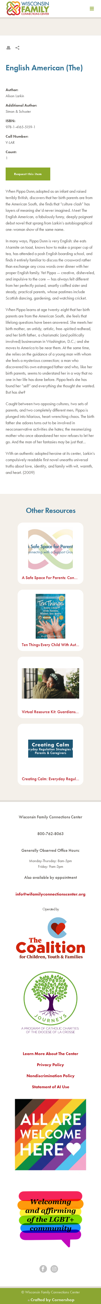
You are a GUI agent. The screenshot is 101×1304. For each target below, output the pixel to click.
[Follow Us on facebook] (43, 1269)
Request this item (28, 174)
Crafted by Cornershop (52, 1299)
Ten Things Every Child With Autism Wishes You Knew (50, 644)
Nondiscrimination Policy (51, 1075)
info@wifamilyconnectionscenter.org (50, 894)
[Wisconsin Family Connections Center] (28, 9)
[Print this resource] (8, 48)
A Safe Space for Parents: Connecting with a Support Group (50, 577)
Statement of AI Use (50, 1086)
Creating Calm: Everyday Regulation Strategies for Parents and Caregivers (50, 778)
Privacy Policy (50, 1064)
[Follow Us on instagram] (54, 1269)
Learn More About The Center (50, 1053)
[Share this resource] (17, 48)
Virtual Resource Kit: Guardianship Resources (50, 711)
